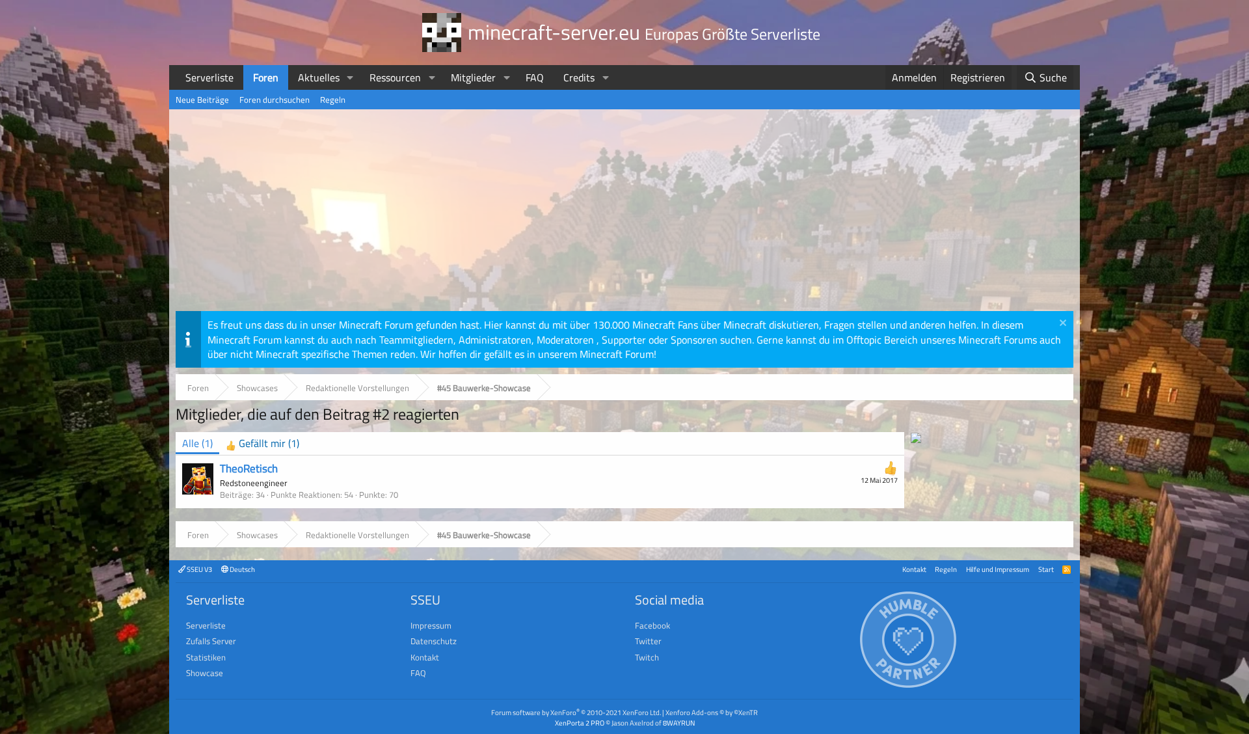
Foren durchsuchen (274, 99)
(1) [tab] (197, 443)
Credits (579, 77)
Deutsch (241, 569)
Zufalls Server (211, 640)
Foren (265, 77)
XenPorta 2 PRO (579, 722)
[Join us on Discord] (916, 439)
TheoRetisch (249, 468)
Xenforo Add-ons (711, 712)
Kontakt (914, 569)
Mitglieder (473, 77)
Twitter (648, 640)
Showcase (204, 672)
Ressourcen (395, 77)
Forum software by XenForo (576, 712)
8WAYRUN (679, 722)
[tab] (262, 443)
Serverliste (209, 77)
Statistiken (206, 657)
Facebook (652, 625)
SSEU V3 (198, 569)
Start (1046, 569)
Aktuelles (319, 77)
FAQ (535, 77)
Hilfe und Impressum (997, 569)
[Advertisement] (624, 213)
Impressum (430, 625)
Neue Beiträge (202, 99)
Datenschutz (433, 640)
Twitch (647, 657)
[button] (350, 77)
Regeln (332, 99)
